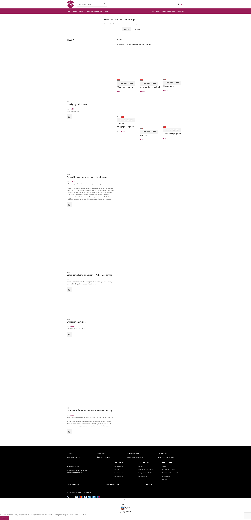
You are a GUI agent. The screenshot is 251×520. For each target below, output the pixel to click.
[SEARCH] (105, 4)
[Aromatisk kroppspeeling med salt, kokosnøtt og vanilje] (127, 105)
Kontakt (140, 466)
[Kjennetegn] (173, 62)
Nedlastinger (119, 473)
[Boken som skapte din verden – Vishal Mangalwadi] (88, 239)
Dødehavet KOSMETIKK (170, 473)
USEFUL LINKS (167, 463)
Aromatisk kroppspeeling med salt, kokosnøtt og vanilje (125, 128)
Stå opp (143, 135)
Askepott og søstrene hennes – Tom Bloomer (87, 177)
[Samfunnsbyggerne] (173, 110)
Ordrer (117, 469)
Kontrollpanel (119, 466)
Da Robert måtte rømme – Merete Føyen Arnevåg (89, 410)
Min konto (119, 463)
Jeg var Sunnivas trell (150, 87)
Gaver (164, 466)
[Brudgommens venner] (75, 305)
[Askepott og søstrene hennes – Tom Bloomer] (84, 146)
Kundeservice (143, 463)
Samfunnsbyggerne (172, 133)
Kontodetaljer (119, 476)
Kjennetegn (168, 86)
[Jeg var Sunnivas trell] (150, 63)
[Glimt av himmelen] (127, 63)
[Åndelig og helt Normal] (85, 72)
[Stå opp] (150, 111)
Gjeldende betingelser (145, 469)
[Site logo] (70, 4)
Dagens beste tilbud (168, 469)
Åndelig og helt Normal (77, 104)
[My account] (178, 4)
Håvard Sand (83, 329)
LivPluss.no (165, 479)
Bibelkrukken (166, 476)
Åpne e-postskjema (103, 457)
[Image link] (84, 22)
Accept (4, 518)
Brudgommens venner (76, 322)
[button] (69, 116)
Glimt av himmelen (125, 87)
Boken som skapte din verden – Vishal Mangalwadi (89, 275)
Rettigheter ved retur (145, 473)
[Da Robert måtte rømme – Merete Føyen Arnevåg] (90, 372)
